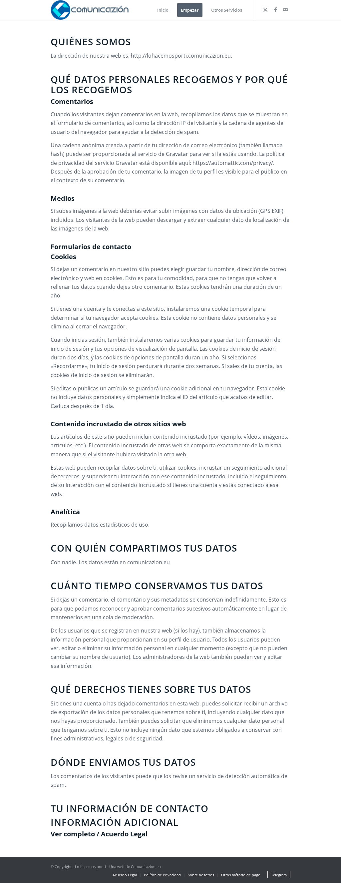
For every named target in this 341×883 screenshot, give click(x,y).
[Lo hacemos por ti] (91, 10)
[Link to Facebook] (275, 10)
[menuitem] (163, 10)
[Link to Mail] (285, 10)
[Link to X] (265, 10)
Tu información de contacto (129, 808)
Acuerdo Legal (124, 833)
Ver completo (73, 833)
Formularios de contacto (91, 246)
